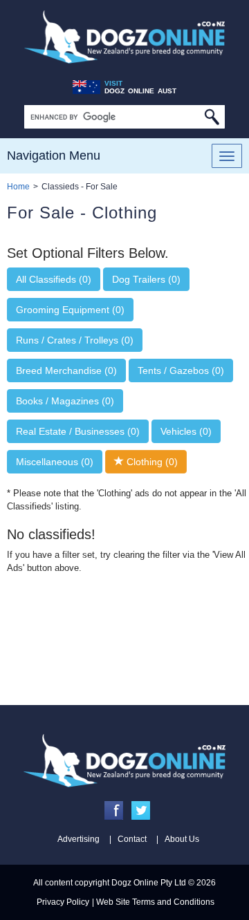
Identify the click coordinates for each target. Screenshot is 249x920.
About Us (182, 839)
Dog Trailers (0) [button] (146, 279)
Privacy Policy (63, 902)
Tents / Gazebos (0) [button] (181, 370)
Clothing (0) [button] (151, 461)
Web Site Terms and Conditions (155, 902)
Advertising (78, 839)
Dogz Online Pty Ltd (148, 883)
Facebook (113, 810)
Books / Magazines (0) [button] (65, 400)
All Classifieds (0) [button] (53, 279)
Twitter (140, 810)
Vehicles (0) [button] (186, 431)
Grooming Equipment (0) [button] (70, 309)
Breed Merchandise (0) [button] (66, 370)
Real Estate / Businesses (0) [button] (78, 431)
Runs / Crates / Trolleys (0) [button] (74, 340)
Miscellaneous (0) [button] (54, 461)
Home (18, 186)
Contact (132, 839)
